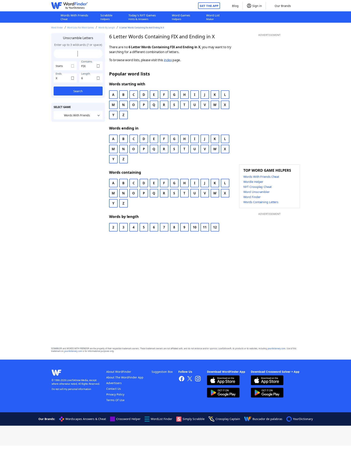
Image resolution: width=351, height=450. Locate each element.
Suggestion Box (162, 372)
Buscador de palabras (267, 419)
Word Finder (57, 27)
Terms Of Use (115, 400)
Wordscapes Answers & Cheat (85, 419)
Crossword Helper (128, 419)
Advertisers (114, 383)
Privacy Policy (115, 394)
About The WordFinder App (124, 377)
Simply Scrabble (194, 419)
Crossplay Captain (228, 419)
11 (205, 227)
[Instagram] (198, 379)
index (168, 60)
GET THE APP (209, 6)
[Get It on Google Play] (223, 393)
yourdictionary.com (276, 348)
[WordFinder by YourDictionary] (69, 5)
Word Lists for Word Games (80, 27)
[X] (189, 379)
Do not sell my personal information (71, 389)
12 (215, 227)
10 (194, 227)
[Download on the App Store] (223, 380)
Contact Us (113, 389)
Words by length (107, 27)
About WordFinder (118, 372)
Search (78, 91)
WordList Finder (161, 419)
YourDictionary (303, 419)
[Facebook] (181, 379)
